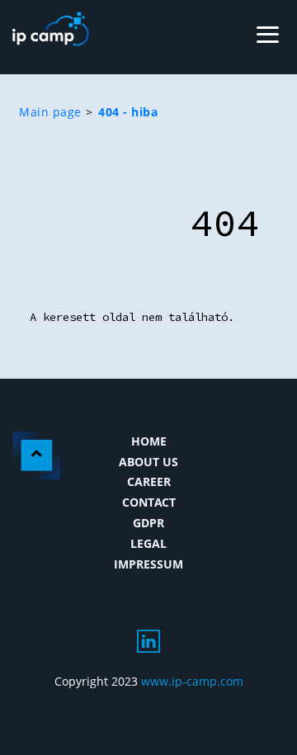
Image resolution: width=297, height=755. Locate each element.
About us (148, 462)
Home (149, 441)
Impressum (148, 564)
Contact (149, 502)
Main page (50, 112)
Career (149, 481)
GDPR (148, 523)
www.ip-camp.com (192, 681)
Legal (148, 543)
